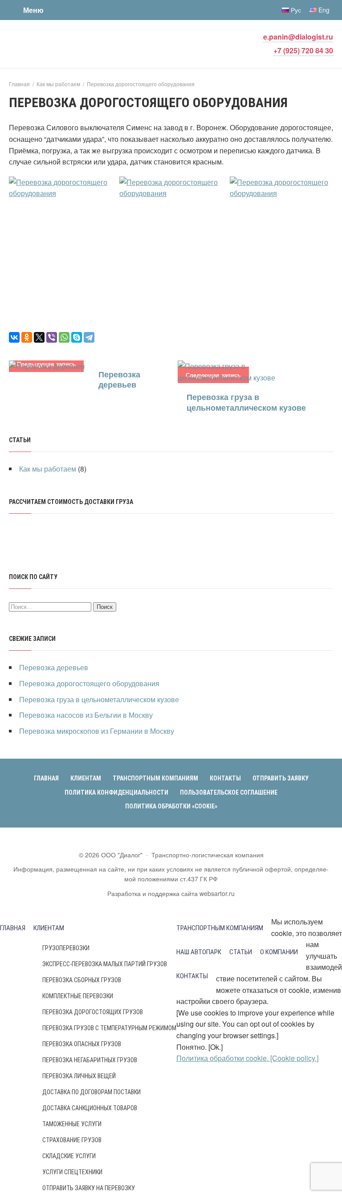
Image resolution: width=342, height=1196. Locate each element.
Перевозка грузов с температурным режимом (109, 1028)
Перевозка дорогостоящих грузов (92, 1012)
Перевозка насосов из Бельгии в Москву (86, 715)
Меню (33, 10)
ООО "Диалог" (75, 43)
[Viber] (51, 337)
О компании (279, 952)
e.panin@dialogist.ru (298, 37)
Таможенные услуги (72, 1124)
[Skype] (76, 337)
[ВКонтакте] (14, 337)
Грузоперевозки (66, 948)
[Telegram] (89, 337)
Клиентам (48, 928)
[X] (39, 337)
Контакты (192, 976)
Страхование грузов (72, 1140)
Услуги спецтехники (72, 1172)
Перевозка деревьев (119, 379)
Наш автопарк (198, 952)
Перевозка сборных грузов (81, 980)
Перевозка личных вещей (79, 1076)
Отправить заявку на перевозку (88, 1188)
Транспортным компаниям (219, 928)
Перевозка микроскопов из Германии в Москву (96, 731)
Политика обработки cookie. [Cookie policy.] (247, 1058)
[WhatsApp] (64, 337)
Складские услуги (69, 1156)
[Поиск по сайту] (66, 10)
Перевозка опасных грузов (81, 1044)
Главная (12, 928)
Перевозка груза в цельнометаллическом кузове (246, 402)
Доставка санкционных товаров (89, 1108)
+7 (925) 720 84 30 (303, 50)
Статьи (240, 952)
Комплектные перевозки (77, 996)
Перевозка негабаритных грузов (89, 1060)
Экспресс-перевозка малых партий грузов (104, 964)
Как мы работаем (47, 469)
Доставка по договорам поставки (91, 1092)
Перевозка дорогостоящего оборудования (89, 683)
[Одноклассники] (26, 337)
